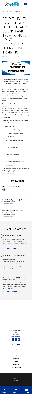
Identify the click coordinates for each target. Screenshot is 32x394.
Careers (16, 361)
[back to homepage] (3, 11)
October (16, 11)
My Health (16, 353)
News (7, 11)
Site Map (16, 380)
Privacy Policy (16, 382)
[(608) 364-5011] (25, 4)
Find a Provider (16, 344)
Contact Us (16, 364)
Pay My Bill (16, 358)
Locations (16, 350)
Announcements (12, 56)
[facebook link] (13, 339)
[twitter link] (16, 339)
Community (25, 56)
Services (16, 347)
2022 (11, 11)
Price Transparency (16, 367)
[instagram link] (19, 339)
